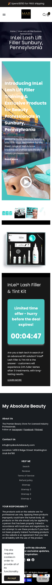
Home (12, 31)
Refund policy (26, 480)
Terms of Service (26, 475)
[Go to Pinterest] (32, 560)
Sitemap (26, 485)
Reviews (26, 471)
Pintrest (39, 429)
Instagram (17, 429)
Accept (12, 578)
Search (26, 466)
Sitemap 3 (26, 494)
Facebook (29, 429)
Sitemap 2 (26, 489)
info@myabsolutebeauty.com (18, 445)
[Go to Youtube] (28, 560)
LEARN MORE (15, 380)
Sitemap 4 (26, 498)
